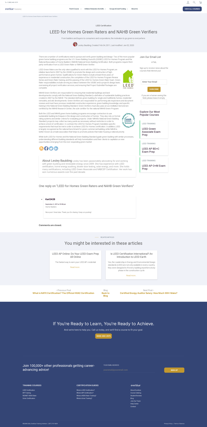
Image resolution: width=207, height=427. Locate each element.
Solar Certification (29, 398)
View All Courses (192, 9)
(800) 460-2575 (103, 336)
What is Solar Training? (84, 398)
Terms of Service (179, 424)
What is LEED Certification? (86, 390)
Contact (133, 406)
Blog (132, 398)
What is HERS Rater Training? (86, 396)
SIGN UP (174, 370)
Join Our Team (135, 401)
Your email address (111, 365)
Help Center (134, 404)
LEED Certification (29, 390)
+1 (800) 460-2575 (12, 2)
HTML (154, 62)
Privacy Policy (168, 424)
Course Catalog (135, 393)
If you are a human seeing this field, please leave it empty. (154, 97)
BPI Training (27, 393)
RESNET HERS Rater (29, 396)
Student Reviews (136, 396)
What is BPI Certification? (85, 393)
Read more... (75, 267)
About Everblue (135, 390)
